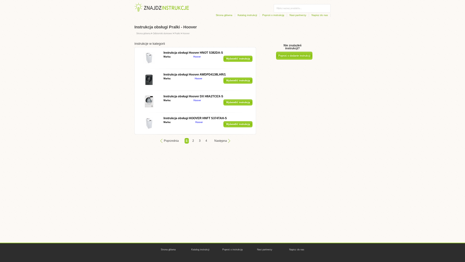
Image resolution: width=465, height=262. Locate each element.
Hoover (197, 56)
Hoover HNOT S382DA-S (193, 52)
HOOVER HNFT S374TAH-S (195, 118)
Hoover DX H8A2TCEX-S (193, 96)
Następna (220, 140)
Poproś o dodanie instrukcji (294, 55)
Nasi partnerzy (298, 15)
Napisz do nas (320, 15)
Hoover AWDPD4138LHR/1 (194, 74)
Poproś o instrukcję (273, 15)
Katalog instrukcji (247, 15)
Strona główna (224, 15)
